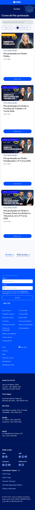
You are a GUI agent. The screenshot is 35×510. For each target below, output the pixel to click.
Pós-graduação (24, 328)
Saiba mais (17, 79)
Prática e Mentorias (9, 488)
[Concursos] (3, 465)
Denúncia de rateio (8, 324)
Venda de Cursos (7, 358)
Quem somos (6, 310)
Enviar (17, 297)
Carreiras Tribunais (8, 481)
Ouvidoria (5, 321)
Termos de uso (7, 337)
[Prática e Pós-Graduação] (20, 465)
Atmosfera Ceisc (8, 317)
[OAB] (20, 457)
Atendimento (6, 361)
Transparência (7, 340)
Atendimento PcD (8, 365)
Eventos (5, 351)
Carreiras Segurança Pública (12, 485)
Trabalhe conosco (8, 314)
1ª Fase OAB (23, 310)
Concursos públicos (25, 321)
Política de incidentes (9, 333)
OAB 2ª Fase (6, 477)
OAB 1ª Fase (6, 474)
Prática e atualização (26, 324)
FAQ (3, 347)
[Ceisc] (3, 457)
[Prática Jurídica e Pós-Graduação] (23, 465)
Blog (3, 354)
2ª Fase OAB (23, 314)
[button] (7, 28)
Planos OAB (23, 317)
